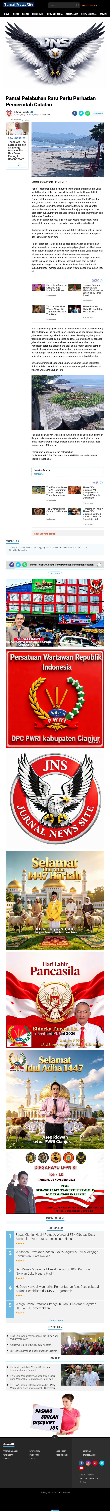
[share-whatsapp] (87, 113)
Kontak (82, 1482)
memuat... (39, 473)
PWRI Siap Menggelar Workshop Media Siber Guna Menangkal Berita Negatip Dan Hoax (32, 1377)
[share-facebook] (74, 113)
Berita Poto (35, 1451)
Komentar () (98, 113)
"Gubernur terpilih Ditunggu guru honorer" (30, 1345)
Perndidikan (62, 1455)
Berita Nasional (89, 14)
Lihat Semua (55, 574)
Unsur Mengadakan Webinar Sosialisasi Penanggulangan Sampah (30, 1368)
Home (6, 14)
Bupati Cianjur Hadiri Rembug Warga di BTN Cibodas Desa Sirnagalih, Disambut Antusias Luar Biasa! (55, 1237)
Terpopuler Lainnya (55, 1320)
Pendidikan (37, 14)
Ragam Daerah (89, 1455)
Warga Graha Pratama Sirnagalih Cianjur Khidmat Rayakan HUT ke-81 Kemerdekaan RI (56, 1306)
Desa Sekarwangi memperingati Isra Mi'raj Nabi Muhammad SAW (34, 1337)
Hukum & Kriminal (54, 14)
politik (25, 14)
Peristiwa (34, 1455)
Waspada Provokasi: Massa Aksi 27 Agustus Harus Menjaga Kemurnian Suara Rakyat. (57, 1254)
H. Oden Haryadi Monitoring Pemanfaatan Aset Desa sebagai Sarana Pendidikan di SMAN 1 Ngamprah (57, 1289)
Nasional (87, 1451)
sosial (33, 1459)
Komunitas (61, 1451)
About (82, 1475)
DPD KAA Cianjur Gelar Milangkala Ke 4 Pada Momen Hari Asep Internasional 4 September (33, 1386)
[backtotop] (55, 1438)
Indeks (16, 14)
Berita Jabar (72, 14)
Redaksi (90, 1475)
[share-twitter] (81, 113)
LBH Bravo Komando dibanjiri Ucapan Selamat (33, 1351)
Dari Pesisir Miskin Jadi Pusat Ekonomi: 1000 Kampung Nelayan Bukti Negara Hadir (54, 1271)
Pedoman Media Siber (89, 1478)
